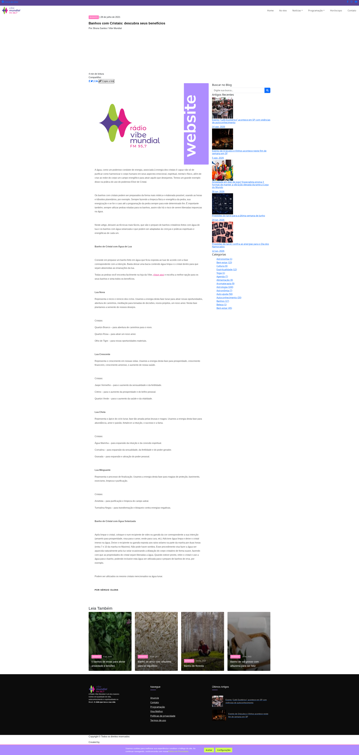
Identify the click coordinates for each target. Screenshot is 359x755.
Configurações (224, 750)
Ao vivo (283, 10)
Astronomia (224, 259)
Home (270, 10)
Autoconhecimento (229, 297)
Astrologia (225, 287)
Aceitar (209, 750)
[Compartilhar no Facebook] (90, 81)
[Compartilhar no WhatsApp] (94, 81)
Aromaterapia (225, 283)
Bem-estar (224, 262)
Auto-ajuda (225, 294)
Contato (352, 10)
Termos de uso (158, 720)
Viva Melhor (156, 711)
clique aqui (158, 275)
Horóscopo (336, 10)
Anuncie (154, 697)
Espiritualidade (227, 269)
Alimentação (225, 280)
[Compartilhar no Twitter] (92, 81)
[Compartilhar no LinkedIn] (97, 81)
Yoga (221, 273)
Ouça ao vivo (11, 1)
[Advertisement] (179, 51)
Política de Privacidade (178, 751)
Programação (315, 10)
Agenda (222, 276)
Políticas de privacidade (162, 715)
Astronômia (224, 290)
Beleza (222, 304)
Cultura (222, 266)
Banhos (223, 301)
